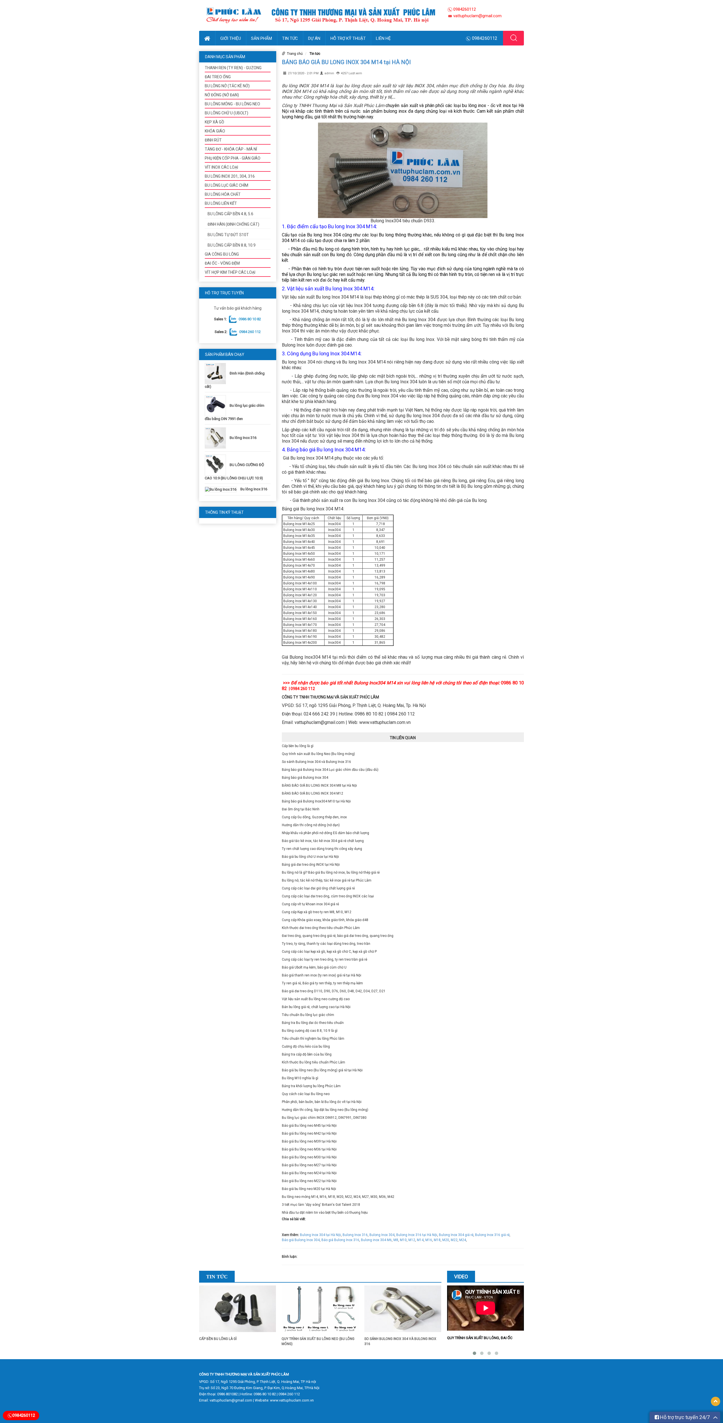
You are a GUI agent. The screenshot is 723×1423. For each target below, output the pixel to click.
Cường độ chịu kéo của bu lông (306, 1046)
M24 (462, 1240)
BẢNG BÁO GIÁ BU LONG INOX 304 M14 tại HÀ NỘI (346, 62)
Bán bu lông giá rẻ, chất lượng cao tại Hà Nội (316, 1007)
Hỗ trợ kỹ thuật (348, 38)
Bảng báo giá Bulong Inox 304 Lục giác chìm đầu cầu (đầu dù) (330, 770)
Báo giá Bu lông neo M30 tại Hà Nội (309, 1157)
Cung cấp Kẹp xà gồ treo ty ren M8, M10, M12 (316, 912)
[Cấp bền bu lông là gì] (237, 1311)
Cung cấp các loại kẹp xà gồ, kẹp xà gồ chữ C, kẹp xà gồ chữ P (329, 952)
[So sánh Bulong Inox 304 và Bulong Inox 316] (402, 1311)
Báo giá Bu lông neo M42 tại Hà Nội (309, 1133)
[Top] (715, 1401)
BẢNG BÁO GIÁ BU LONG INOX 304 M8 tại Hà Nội (319, 785)
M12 (411, 1240)
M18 (437, 1240)
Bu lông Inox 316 (243, 438)
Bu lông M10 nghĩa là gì (300, 1078)
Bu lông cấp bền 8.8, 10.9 (232, 245)
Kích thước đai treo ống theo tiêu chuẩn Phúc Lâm (321, 928)
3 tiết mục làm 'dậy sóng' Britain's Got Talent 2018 (321, 1205)
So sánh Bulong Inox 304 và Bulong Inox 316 (316, 762)
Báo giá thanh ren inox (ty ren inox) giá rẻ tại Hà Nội (321, 975)
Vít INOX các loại (221, 167)
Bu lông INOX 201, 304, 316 (230, 176)
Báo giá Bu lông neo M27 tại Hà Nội (309, 1165)
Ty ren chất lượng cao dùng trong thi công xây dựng (322, 849)
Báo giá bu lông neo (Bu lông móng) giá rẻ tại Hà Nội (322, 1070)
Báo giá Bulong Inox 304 (301, 1240)
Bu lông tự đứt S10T (228, 234)
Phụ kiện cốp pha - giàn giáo (232, 158)
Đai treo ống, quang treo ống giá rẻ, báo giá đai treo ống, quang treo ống (337, 936)
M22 (454, 1240)
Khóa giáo (215, 131)
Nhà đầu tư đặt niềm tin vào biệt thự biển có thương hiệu (325, 1213)
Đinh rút (213, 140)
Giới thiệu (230, 38)
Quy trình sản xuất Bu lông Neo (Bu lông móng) (318, 754)
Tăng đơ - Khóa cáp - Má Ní (231, 149)
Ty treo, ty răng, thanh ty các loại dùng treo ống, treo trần (326, 944)
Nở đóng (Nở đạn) (222, 95)
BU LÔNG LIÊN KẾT (221, 203)
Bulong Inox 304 (382, 1235)
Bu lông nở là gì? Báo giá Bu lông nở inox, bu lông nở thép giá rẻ (331, 872)
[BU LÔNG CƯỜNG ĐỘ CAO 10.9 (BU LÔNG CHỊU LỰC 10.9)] (217, 465)
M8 (395, 1240)
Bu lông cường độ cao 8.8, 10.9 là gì (309, 1031)
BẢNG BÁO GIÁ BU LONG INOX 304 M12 (312, 793)
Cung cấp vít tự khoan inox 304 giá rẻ (310, 904)
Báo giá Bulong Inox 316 (340, 1240)
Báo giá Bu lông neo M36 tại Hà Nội (309, 1149)
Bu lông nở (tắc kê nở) (227, 86)
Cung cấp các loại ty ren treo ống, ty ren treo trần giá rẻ (324, 959)
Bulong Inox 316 (355, 1235)
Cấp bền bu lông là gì (297, 746)
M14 (420, 1240)
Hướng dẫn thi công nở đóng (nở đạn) (311, 825)
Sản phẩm (261, 38)
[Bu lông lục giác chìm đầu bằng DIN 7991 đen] (217, 405)
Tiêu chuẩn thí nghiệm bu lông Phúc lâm (313, 1039)
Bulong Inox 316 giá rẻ (492, 1235)
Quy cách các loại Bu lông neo (306, 1094)
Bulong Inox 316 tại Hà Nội (416, 1235)
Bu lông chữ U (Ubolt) (226, 113)
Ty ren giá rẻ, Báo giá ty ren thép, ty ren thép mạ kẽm (322, 983)
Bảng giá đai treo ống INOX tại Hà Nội (311, 865)
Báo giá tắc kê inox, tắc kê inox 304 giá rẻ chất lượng (323, 841)
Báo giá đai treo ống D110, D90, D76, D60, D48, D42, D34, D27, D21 (334, 991)
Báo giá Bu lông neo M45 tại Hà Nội (309, 1126)
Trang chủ (295, 54)
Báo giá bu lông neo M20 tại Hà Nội (309, 1189)
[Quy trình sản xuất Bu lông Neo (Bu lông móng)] (320, 1311)
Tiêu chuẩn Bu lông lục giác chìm (308, 1015)
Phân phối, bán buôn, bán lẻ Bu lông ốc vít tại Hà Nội (322, 1102)
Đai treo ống (218, 77)
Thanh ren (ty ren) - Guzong (233, 68)
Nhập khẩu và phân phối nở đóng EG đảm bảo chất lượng (325, 833)
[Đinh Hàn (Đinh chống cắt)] (217, 373)
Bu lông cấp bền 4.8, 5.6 (230, 214)
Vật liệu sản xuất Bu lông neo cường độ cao (316, 999)
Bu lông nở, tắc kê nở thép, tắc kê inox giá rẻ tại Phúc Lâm (326, 880)
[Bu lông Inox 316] (217, 438)
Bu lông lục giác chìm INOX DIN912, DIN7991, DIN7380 (324, 1118)
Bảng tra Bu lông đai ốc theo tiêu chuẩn (313, 1023)
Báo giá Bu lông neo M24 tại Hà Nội (309, 1173)
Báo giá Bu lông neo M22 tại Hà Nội (309, 1181)
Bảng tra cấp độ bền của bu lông (307, 1054)
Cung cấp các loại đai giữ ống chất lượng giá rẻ (318, 888)
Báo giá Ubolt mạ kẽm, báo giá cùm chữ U (314, 967)
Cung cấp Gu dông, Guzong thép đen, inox (314, 817)
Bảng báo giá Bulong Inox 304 (305, 778)
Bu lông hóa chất (223, 194)
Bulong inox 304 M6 (376, 1240)
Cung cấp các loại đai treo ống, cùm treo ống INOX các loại (328, 896)
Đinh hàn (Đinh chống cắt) (233, 224)
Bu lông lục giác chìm (226, 185)
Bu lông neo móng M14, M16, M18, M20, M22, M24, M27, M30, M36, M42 (338, 1197)
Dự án (314, 38)
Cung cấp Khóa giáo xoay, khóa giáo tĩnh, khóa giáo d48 (325, 920)
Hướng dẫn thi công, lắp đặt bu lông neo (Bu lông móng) (325, 1110)
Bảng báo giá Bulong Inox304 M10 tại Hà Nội (316, 801)
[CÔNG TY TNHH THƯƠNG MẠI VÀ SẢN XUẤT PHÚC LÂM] (320, 15)
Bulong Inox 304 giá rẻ (456, 1235)
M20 (445, 1240)
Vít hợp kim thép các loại (230, 272)
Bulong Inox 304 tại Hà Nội (320, 1235)
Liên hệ (383, 38)
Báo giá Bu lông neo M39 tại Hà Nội (309, 1141)
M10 (403, 1240)
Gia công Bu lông (222, 254)
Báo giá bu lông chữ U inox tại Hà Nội (310, 857)
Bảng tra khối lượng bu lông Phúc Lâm (311, 1086)
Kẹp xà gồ (214, 122)
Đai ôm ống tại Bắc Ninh (300, 809)
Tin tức (290, 38)
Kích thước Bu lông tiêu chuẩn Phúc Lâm (313, 1062)
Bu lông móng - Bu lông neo (232, 104)
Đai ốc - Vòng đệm (222, 263)
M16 (428, 1240)
